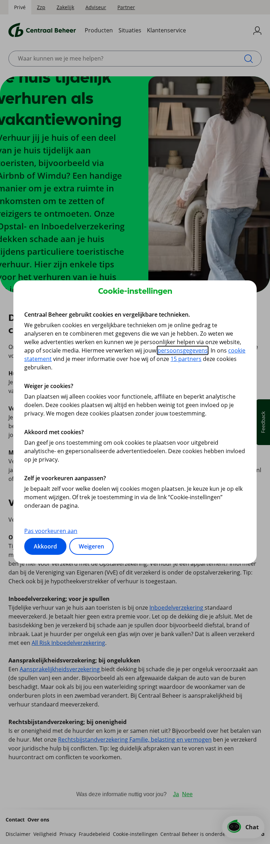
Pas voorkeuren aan (50, 531)
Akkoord (45, 546)
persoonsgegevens (183, 350)
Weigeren (91, 546)
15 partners (186, 359)
